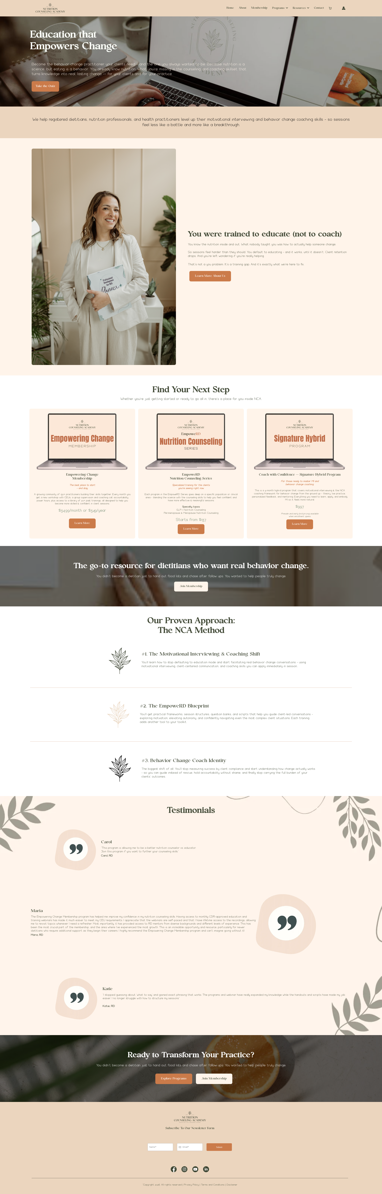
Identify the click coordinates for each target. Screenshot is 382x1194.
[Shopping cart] (330, 8)
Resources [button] (299, 8)
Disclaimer (232, 1185)
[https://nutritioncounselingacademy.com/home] (50, 8)
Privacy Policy (192, 1185)
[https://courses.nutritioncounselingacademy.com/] (343, 8)
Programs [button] (278, 8)
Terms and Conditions (212, 1185)
